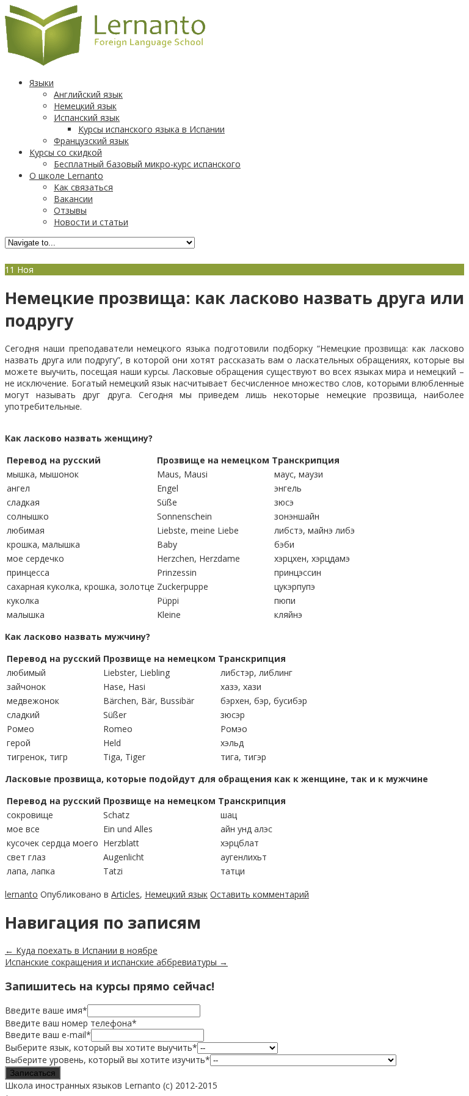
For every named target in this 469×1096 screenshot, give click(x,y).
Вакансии (73, 199)
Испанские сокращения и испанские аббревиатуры (116, 962)
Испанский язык (87, 117)
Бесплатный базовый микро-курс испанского (147, 164)
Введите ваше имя (46, 1010)
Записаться (33, 1073)
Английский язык (88, 94)
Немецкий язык (85, 106)
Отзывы (70, 210)
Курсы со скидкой (65, 152)
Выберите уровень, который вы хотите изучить (107, 1059)
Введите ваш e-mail (48, 1034)
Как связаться (83, 187)
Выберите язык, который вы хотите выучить (101, 1047)
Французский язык (91, 141)
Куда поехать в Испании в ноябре (81, 950)
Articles (125, 894)
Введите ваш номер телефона (71, 1023)
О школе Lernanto (66, 175)
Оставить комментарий (259, 894)
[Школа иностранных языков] (105, 62)
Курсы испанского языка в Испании (151, 129)
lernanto (21, 894)
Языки (41, 83)
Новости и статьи (91, 222)
